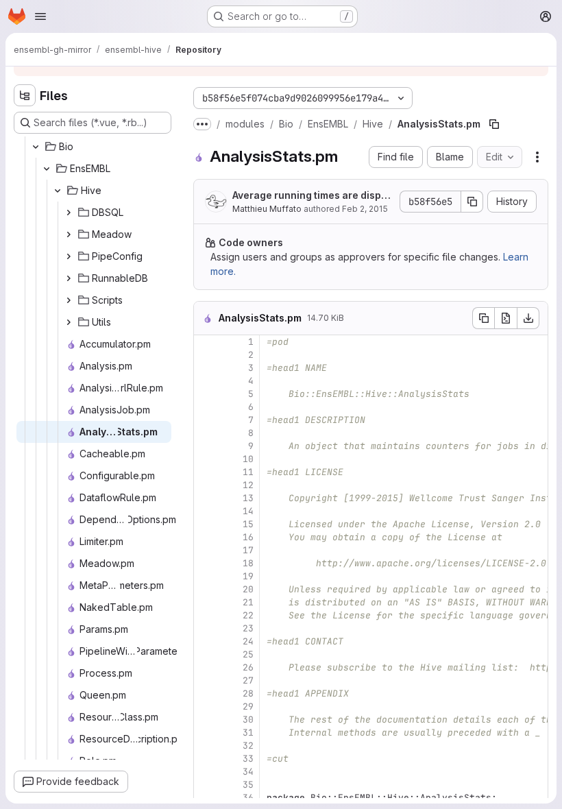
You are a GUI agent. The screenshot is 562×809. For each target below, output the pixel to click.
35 (248, 784)
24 (248, 641)
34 (248, 771)
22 (248, 615)
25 (248, 654)
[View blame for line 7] (205, 419)
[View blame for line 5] (205, 393)
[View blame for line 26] (205, 667)
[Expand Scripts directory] (68, 300)
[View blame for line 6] (205, 406)
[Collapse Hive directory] (57, 190)
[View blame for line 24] (205, 641)
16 (248, 537)
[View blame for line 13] (205, 498)
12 (248, 485)
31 (248, 732)
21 (248, 602)
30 (248, 719)
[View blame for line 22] (205, 615)
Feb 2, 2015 (365, 209)
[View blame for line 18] (205, 563)
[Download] (528, 318)
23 (248, 628)
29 (248, 706)
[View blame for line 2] (205, 354)
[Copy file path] (494, 124)
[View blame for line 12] (205, 485)
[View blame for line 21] (205, 602)
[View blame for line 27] (205, 680)
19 (248, 576)
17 (248, 550)
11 (248, 472)
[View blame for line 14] (205, 511)
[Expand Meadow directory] (68, 234)
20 (248, 589)
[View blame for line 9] (205, 445)
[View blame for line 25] (205, 654)
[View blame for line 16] (205, 537)
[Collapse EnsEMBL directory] (46, 168)
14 (248, 511)
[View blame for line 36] (205, 797)
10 (248, 459)
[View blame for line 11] (205, 472)
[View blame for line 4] (205, 380)
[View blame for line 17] (205, 550)
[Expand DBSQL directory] (68, 212)
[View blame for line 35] (205, 784)
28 (248, 693)
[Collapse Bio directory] (35, 146)
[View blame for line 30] (205, 719)
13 (248, 498)
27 (248, 680)
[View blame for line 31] (205, 732)
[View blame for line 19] (205, 576)
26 (248, 667)
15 (248, 524)
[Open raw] (506, 318)
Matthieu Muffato (267, 209)
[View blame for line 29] (205, 706)
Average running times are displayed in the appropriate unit (311, 195)
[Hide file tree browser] (25, 95)
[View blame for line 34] (205, 771)
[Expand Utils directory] (68, 322)
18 (248, 563)
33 (248, 758)
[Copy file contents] (483, 318)
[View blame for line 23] (205, 628)
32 (248, 745)
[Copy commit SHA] (472, 202)
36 (248, 798)
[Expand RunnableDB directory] (68, 278)
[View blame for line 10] (205, 459)
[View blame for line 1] (205, 341)
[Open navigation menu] (40, 16)
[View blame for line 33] (205, 758)
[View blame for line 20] (205, 589)
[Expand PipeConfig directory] (68, 256)
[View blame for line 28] (205, 693)
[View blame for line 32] (205, 745)
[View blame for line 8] (205, 432)
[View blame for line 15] (205, 524)
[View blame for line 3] (205, 367)
